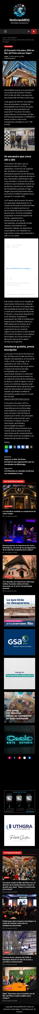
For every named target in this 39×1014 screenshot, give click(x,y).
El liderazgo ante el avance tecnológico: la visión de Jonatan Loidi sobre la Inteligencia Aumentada (19, 907)
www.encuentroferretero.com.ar (16, 399)
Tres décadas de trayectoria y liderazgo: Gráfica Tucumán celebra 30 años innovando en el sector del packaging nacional (19, 567)
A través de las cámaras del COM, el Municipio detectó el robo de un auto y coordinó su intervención (19, 943)
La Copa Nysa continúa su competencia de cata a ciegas (19, 497)
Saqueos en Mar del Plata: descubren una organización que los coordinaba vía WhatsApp (19, 460)
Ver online (33, 31)
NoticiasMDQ (20, 20)
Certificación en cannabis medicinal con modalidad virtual (19, 471)
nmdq (6, 56)
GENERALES (8, 988)
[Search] (28, 32)
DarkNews (26, 1009)
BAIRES (7, 877)
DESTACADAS (8, 46)
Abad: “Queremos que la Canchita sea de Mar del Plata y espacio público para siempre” (19, 979)
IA (5, 916)
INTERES (7, 952)
